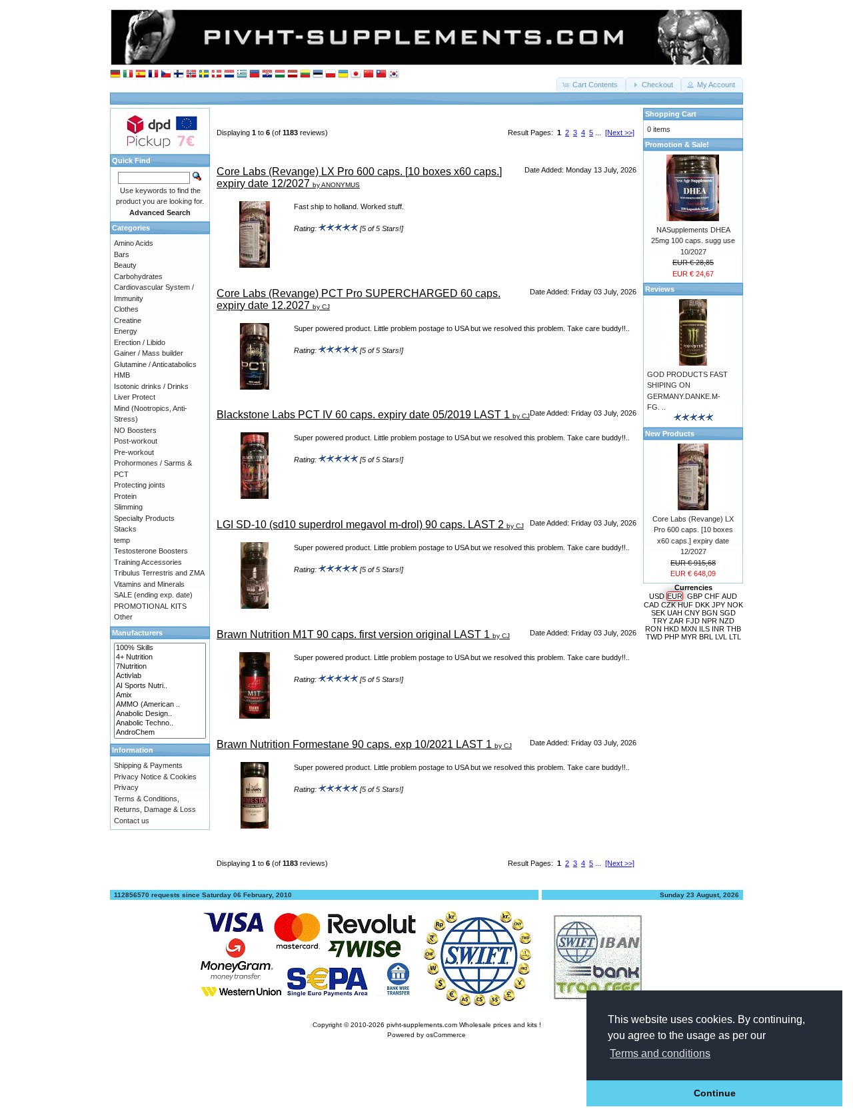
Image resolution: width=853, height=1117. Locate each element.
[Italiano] (128, 74)
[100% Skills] (160, 648)
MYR (689, 637)
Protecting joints (139, 485)
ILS (704, 629)
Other (123, 617)
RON (653, 629)
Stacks (125, 529)
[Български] (254, 74)
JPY (718, 605)
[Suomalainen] (178, 74)
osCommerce (446, 1034)
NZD (726, 621)
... (598, 133)
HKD (671, 629)
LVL (721, 637)
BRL (706, 637)
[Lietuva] (305, 74)
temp (122, 540)
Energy (125, 331)
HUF (685, 605)
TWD (654, 637)
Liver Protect (134, 397)
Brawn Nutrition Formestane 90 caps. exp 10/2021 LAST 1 (354, 744)
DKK (702, 605)
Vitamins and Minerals (149, 584)
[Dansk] (216, 74)
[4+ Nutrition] (160, 657)
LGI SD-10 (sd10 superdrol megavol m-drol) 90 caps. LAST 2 (360, 524)
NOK (735, 605)
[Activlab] (160, 676)
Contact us (131, 821)
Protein (125, 496)
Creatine (127, 320)
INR (718, 629)
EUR (674, 596)
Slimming (128, 507)
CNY (692, 613)
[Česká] (166, 74)
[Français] (153, 74)
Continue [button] (715, 1093)
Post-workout (135, 441)
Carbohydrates (138, 276)
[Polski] (330, 74)
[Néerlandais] (229, 74)
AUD (729, 596)
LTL (735, 637)
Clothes (126, 309)
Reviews (659, 289)
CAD (651, 605)
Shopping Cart (670, 114)
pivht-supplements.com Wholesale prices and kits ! (464, 1024)
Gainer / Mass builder (148, 353)
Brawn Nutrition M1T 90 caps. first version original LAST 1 (353, 634)
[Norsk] (191, 74)
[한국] (394, 74)
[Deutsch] (115, 74)
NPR (709, 621)
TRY (659, 621)
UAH (674, 613)
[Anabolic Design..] (160, 714)
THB (733, 629)
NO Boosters (135, 430)
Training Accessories (148, 562)
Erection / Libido (139, 342)
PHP (671, 637)
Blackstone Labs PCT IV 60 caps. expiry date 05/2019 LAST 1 (363, 414)
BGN (710, 613)
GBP (694, 596)
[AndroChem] (160, 732)
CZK (668, 605)
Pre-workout (134, 452)
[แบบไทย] (381, 74)
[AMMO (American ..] (160, 704)
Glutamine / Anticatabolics (155, 364)
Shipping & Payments (148, 765)
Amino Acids (133, 243)
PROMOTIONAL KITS (150, 606)
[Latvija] (292, 74)
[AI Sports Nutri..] (160, 686)
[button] (591, 85)
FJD (693, 621)
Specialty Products (144, 518)
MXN (689, 629)
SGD (728, 613)
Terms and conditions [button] (660, 1053)
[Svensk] (204, 74)
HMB (122, 375)
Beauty (125, 265)
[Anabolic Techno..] (160, 723)
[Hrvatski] (267, 74)
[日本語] (356, 74)
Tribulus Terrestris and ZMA (159, 573)
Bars (121, 254)
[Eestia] (318, 74)
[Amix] (160, 695)
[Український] (343, 74)
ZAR (676, 621)
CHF (712, 596)
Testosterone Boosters (151, 551)
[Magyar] (280, 74)
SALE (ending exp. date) (153, 595)
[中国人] (368, 74)
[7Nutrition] (160, 666)
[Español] (140, 74)
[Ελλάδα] (242, 74)
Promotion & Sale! (677, 145)
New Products (669, 434)
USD (656, 596)
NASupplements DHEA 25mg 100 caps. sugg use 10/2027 (693, 241)
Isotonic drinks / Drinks (151, 386)
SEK (658, 613)
